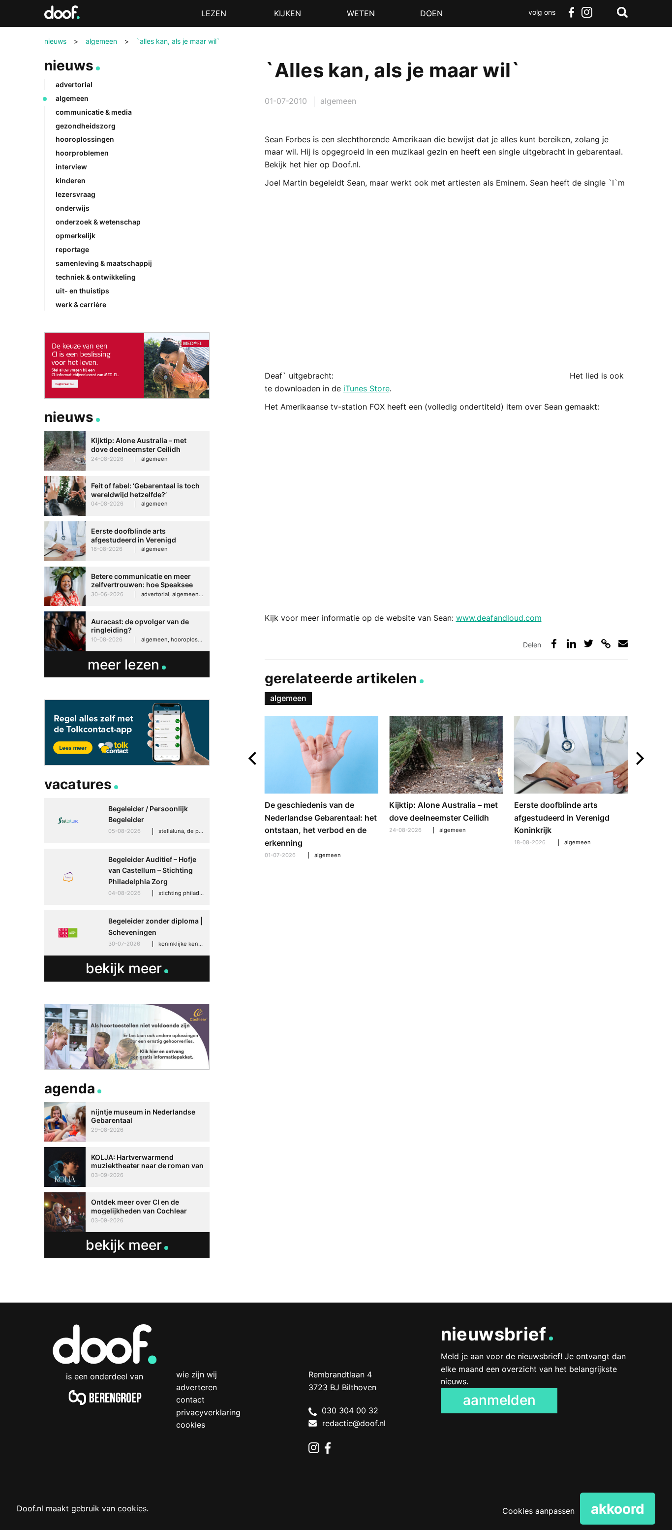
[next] (639, 758)
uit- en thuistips (82, 291)
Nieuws (69, 65)
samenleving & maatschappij (104, 263)
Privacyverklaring (208, 1412)
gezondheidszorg (86, 126)
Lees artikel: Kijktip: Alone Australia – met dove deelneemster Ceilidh (446, 776)
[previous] (254, 758)
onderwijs (73, 208)
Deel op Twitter (588, 643)
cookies (132, 1508)
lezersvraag (75, 194)
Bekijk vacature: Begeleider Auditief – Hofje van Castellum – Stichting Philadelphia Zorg (127, 877)
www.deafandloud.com (499, 618)
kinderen (71, 180)
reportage (72, 249)
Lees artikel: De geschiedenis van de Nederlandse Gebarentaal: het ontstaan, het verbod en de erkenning (321, 788)
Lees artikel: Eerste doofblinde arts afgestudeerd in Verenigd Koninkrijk (571, 782)
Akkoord (617, 1508)
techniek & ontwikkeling (96, 277)
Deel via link (606, 643)
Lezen (213, 13)
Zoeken (622, 12)
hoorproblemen (82, 153)
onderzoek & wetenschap (98, 222)
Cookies (190, 1425)
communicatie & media (94, 112)
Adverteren (196, 1387)
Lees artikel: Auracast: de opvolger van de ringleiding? (127, 631)
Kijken (287, 13)
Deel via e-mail (623, 643)
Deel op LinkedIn (571, 643)
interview (71, 166)
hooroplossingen (85, 139)
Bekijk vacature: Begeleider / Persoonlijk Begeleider (127, 820)
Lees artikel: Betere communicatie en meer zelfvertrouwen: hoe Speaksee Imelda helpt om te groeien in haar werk (127, 586)
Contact (190, 1399)
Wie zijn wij (196, 1374)
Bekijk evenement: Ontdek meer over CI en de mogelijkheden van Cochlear (127, 1212)
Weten (361, 13)
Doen (431, 13)
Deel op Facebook (554, 643)
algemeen (338, 101)
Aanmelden (499, 1400)
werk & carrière (81, 304)
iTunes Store (366, 388)
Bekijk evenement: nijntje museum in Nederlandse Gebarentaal (127, 1122)
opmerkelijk (75, 235)
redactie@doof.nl (354, 1423)
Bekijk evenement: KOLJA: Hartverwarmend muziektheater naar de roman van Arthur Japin (127, 1167)
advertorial (74, 84)
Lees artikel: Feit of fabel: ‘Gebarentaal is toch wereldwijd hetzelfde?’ (127, 496)
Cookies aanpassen (538, 1511)
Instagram (586, 12)
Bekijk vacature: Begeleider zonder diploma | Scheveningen (127, 933)
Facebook (571, 12)
